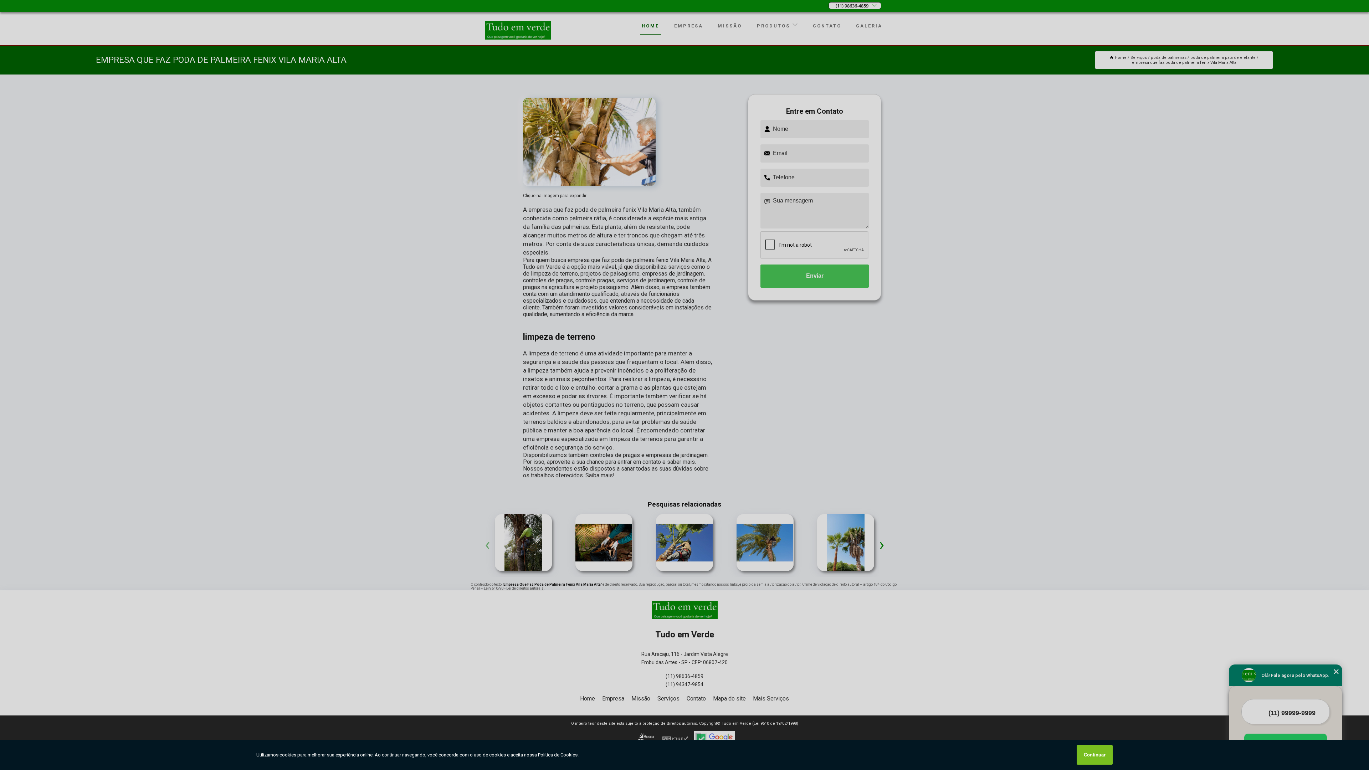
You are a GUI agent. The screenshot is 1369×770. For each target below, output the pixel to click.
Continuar (1095, 755)
